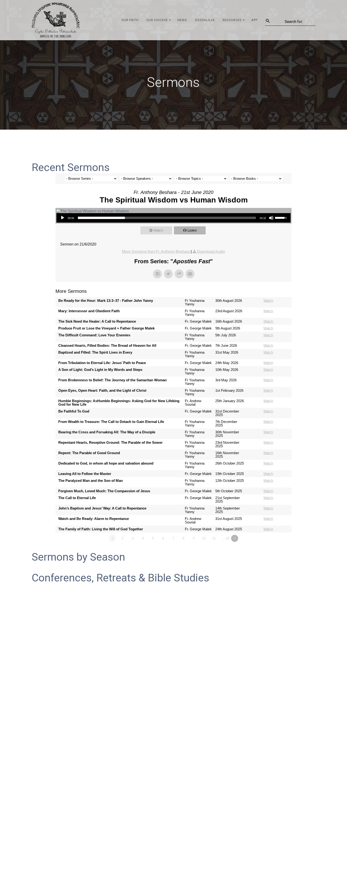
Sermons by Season (78, 557)
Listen (192, 230)
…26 (225, 538)
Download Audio (211, 252)
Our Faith (130, 20)
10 (204, 538)
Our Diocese (157, 20)
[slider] (167, 218)
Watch (158, 230)
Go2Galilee (205, 20)
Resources (232, 20)
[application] (173, 218)
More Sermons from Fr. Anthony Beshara (156, 252)
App (254, 20)
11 (214, 538)
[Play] (62, 217)
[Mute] (271, 217)
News (182, 20)
